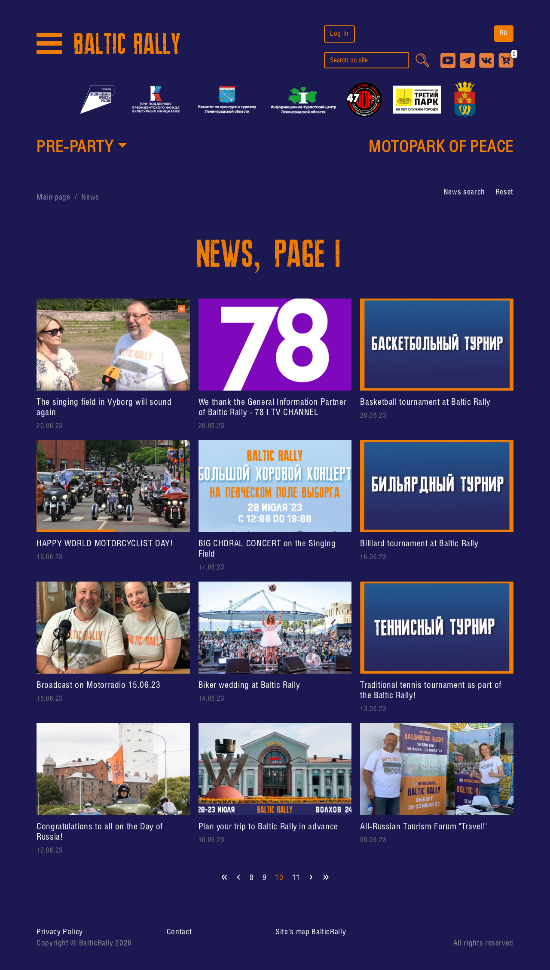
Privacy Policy (60, 932)
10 (279, 878)
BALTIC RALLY (127, 44)
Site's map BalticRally (310, 932)
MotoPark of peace (441, 147)
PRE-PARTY (75, 147)
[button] (82, 147)
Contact (179, 932)
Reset (504, 192)
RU (504, 33)
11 (296, 878)
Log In (339, 34)
